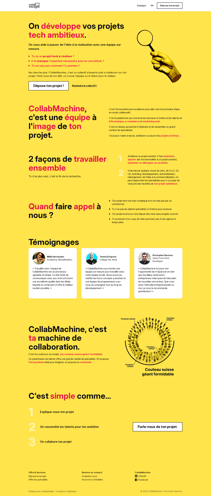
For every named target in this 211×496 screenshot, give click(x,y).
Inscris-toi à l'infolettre (92, 479)
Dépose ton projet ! (48, 86)
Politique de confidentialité (41, 491)
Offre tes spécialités (38, 479)
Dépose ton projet (169, 5)
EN (152, 5)
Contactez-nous (89, 476)
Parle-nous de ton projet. (158, 427)
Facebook (143, 480)
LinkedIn (142, 476)
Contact (141, 5)
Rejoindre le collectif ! (84, 85)
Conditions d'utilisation (66, 491)
